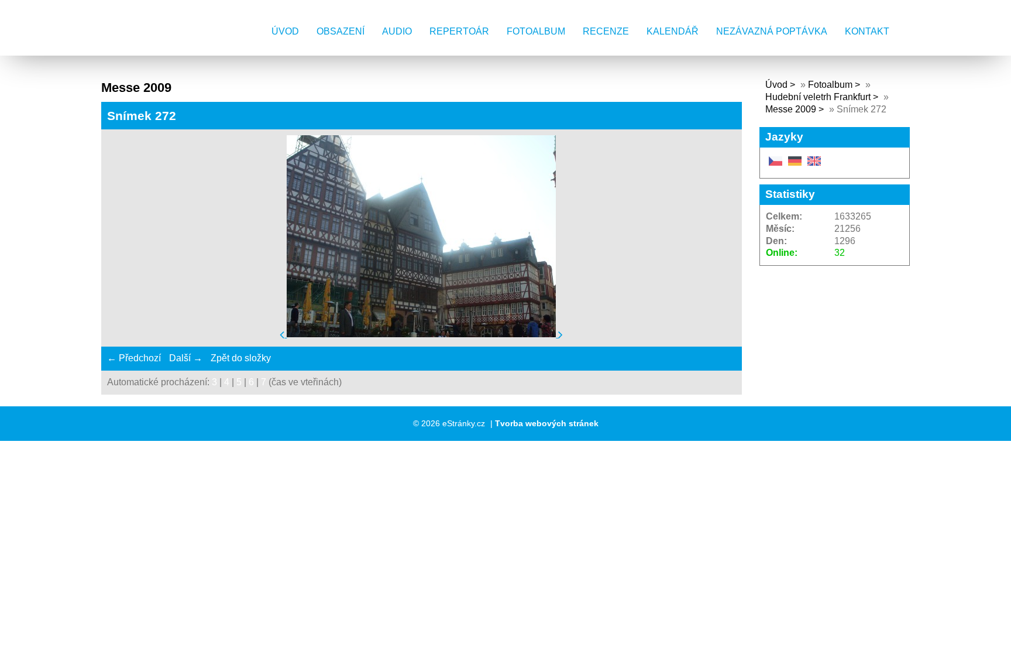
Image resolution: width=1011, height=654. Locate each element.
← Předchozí (134, 358)
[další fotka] (560, 334)
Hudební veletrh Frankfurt (819, 97)
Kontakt (867, 31)
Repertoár (459, 31)
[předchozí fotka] (283, 334)
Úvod (285, 31)
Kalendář (673, 31)
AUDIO (397, 31)
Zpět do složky (241, 358)
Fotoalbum (536, 31)
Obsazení (340, 31)
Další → (185, 358)
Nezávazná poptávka (771, 31)
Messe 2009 (790, 109)
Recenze (606, 31)
